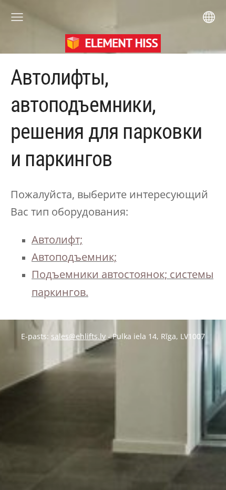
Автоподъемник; (74, 257)
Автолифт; (57, 239)
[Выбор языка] (208, 17)
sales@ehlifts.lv (78, 336)
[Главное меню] (17, 17)
